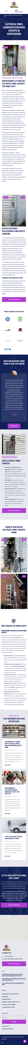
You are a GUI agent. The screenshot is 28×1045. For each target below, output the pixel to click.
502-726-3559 (19, 12)
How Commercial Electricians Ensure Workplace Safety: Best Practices (12, 791)
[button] (6, 11)
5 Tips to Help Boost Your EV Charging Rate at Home (13, 837)
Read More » (8, 765)
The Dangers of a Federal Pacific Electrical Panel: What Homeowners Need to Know (13, 744)
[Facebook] (2, 1043)
